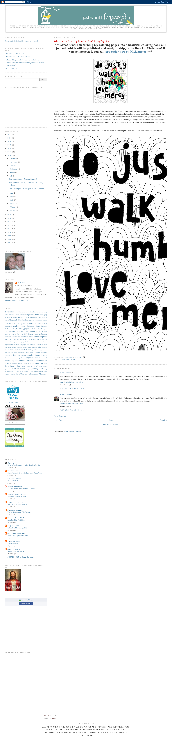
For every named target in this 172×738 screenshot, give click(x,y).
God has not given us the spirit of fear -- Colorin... (27, 188)
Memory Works (21, 347)
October (13, 165)
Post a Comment (60, 416)
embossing (43, 334)
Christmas (30, 326)
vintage (7, 374)
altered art (35, 312)
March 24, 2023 (13, 481)
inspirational (8, 344)
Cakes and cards (10, 323)
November (14, 162)
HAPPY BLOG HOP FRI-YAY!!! (19, 504)
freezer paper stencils (34, 339)
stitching (44, 363)
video (45, 371)
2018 (10, 148)
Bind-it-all (8, 317)
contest (32, 328)
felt (18, 339)
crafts (18, 331)
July (11, 176)
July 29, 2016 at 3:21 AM (72, 388)
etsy (22, 337)
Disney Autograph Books (16, 551)
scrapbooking (14, 361)
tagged (36, 366)
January (13, 210)
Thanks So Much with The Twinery (19, 512)
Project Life (24, 355)
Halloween (34, 342)
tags (40, 366)
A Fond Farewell (13, 543)
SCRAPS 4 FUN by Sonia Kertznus (20, 557)
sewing (20, 363)
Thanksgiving (28, 369)
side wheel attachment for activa (71, 382)
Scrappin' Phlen (14, 549)
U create (11, 463)
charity (23, 326)
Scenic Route (9, 358)
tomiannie (21, 282)
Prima (41, 352)
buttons (45, 320)
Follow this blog (26, 603)
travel (11, 371)
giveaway (19, 342)
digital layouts (17, 334)
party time (24, 352)
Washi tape (23, 374)
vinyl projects (15, 374)
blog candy (13, 320)
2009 (10, 235)
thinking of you (37, 368)
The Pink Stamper (14, 478)
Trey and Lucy (13, 525)
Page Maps (14, 352)
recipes (45, 355)
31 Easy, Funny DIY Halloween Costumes (21, 488)
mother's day (19, 350)
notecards (7, 352)
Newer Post (58, 420)
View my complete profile (16, 301)
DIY (25, 334)
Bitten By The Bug (37, 317)
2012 (10, 225)
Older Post (163, 420)
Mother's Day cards (30, 350)
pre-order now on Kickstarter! (126, 51)
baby (37, 314)
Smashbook (27, 363)
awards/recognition (27, 314)
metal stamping (32, 347)
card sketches (31, 323)
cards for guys (42, 323)
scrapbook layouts (32, 357)
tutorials (16, 371)
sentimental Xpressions (16, 533)
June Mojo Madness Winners (17, 496)
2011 (10, 228)
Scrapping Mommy (15, 510)
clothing (13, 329)
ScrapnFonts (13, 363)
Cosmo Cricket (10, 331)
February (13, 207)
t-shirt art (30, 366)
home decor (42, 342)
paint (19, 352)
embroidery (8, 337)
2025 (10, 134)
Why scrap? (42, 374)
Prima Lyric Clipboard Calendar (18, 535)
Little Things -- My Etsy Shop (15, 54)
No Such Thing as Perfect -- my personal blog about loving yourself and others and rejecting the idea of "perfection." (24, 62)
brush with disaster (36, 320)
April (12, 200)
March (12, 203)
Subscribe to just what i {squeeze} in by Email (21, 41)
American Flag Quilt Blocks (17, 520)
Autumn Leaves (14, 315)
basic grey (43, 315)
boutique (28, 320)
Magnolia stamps (10, 347)
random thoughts (35, 355)
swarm (23, 366)
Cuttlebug (44, 331)
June (11, 193)
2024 (10, 138)
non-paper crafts (42, 350)
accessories (23, 312)
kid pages (23, 344)
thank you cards (18, 368)
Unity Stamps (24, 371)
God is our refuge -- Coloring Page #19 (23, 179)
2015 (10, 214)
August (12, 172)
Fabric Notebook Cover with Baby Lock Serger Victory (25, 473)
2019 (10, 145)
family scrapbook (40, 336)
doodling (30, 334)
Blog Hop (21, 320)
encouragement (16, 337)
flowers (22, 339)
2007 (10, 242)
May (11, 196)
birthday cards (24, 317)
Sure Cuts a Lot (12, 366)
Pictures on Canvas (12, 402)
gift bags (12, 342)
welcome (35, 374)
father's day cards (10, 339)
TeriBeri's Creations (15, 502)
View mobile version (110, 424)
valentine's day (39, 371)
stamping (35, 363)
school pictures (19, 358)
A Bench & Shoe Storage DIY (17, 528)
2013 (10, 221)
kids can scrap (31, 344)
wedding (30, 374)
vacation (31, 371)
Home (111, 420)
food (25, 339)
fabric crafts (28, 336)
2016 (10, 155)
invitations (15, 344)
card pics (20, 323)
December (13, 158)
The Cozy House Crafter (17, 517)
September (14, 169)
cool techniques (41, 328)
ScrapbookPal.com (27, 360)
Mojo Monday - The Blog (17, 494)
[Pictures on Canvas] (13, 399)
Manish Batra (65, 372)
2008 (10, 239)
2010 (10, 232)
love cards (43, 344)
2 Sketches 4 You (12, 311)
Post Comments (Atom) (72, 431)
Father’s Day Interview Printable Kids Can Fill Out (24, 465)
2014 (10, 218)
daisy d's (7, 334)
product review (15, 355)
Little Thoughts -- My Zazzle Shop (17, 56)
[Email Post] (84, 357)
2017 (10, 152)
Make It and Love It (15, 486)
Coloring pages (68, 359)
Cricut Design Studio (32, 331)
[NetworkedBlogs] (26, 600)
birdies (15, 317)
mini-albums (42, 347)
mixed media (9, 349)
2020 (10, 141)
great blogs (26, 342)
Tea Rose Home (13, 470)
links (38, 344)
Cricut (22, 331)
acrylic (30, 312)
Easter (36, 334)
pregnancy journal (33, 352)
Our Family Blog (11, 68)
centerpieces (8, 326)
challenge (16, 326)
